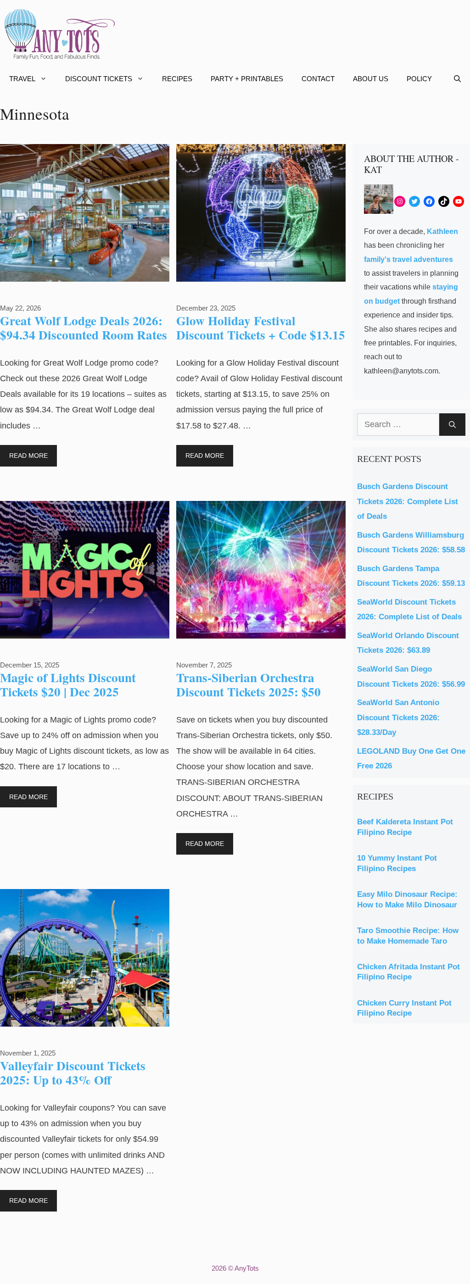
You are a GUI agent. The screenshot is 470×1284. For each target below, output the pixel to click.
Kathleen (442, 231)
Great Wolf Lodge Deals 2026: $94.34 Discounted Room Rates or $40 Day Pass (83, 334)
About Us (370, 79)
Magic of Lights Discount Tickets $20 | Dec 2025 (68, 684)
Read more (28, 455)
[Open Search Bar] (457, 78)
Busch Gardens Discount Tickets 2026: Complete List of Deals (407, 501)
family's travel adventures (408, 259)
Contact (318, 79)
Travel (22, 79)
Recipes (177, 79)
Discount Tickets (98, 79)
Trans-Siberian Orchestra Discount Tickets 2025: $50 (248, 684)
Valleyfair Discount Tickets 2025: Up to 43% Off (72, 1072)
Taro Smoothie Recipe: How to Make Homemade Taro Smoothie (408, 941)
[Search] (452, 424)
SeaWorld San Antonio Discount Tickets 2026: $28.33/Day (398, 717)
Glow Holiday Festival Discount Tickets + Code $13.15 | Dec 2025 (260, 334)
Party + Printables (247, 79)
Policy (419, 79)
